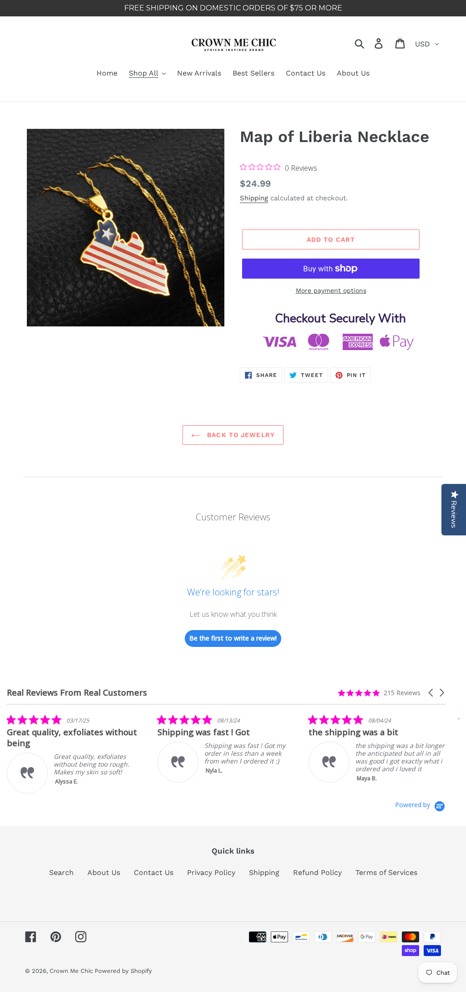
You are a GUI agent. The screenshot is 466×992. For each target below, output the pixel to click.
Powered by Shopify (123, 970)
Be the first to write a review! (233, 638)
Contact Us (153, 872)
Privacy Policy (211, 872)
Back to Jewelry (240, 434)
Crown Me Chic (72, 970)
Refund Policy (317, 872)
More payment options (331, 290)
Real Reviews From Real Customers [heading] (77, 693)
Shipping (254, 198)
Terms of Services (386, 872)
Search (61, 872)
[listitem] (75, 754)
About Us (103, 872)
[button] (431, 693)
